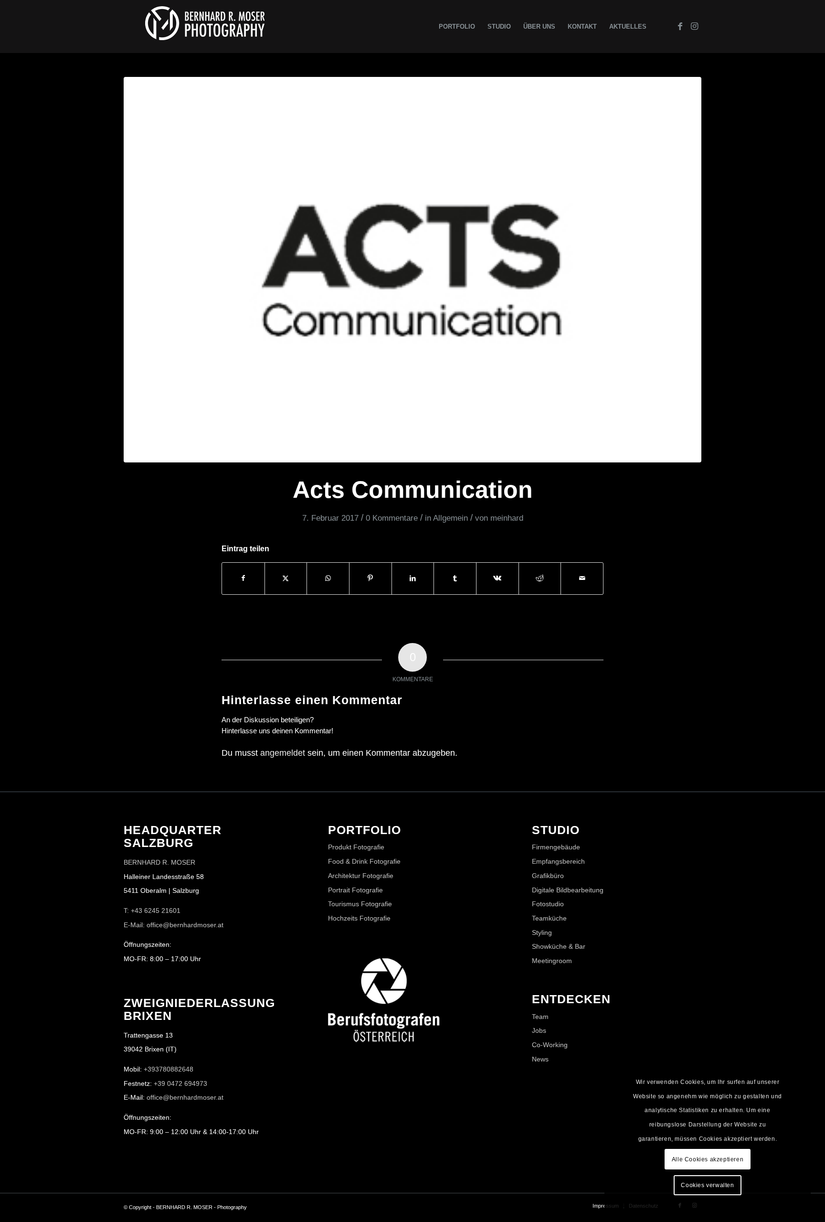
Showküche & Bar (558, 946)
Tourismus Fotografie (360, 904)
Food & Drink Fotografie (364, 861)
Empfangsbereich (558, 861)
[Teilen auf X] (286, 578)
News (540, 1059)
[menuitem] (457, 26)
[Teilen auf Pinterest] (370, 578)
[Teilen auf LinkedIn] (413, 578)
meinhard (506, 518)
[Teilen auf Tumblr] (455, 578)
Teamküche (549, 918)
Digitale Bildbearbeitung (567, 890)
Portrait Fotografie (355, 890)
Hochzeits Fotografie (359, 918)
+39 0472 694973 (180, 1083)
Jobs (539, 1030)
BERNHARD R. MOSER (159, 862)
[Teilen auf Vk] (497, 578)
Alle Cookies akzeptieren (707, 1159)
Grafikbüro (548, 875)
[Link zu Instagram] (694, 26)
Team (540, 1016)
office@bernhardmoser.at (185, 1097)
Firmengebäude (556, 847)
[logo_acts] (412, 269)
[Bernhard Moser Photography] (205, 26)
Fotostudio (548, 904)
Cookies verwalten (707, 1185)
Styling (542, 932)
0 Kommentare (392, 518)
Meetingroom (552, 961)
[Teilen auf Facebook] (243, 578)
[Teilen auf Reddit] (540, 578)
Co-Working (550, 1045)
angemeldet (282, 753)
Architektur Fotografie (360, 875)
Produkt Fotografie (356, 847)
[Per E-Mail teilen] (582, 578)
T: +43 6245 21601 (152, 910)
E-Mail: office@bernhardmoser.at (173, 925)
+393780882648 (168, 1069)
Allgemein (450, 518)
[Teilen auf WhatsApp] (328, 578)
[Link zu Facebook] (680, 26)
